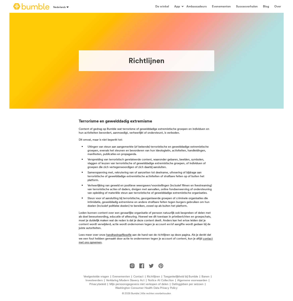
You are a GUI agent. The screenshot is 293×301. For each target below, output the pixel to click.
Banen (205, 276)
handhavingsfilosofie (119, 235)
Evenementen (121, 276)
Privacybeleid (97, 284)
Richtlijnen (153, 276)
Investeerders (94, 280)
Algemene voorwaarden (192, 280)
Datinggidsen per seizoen (188, 284)
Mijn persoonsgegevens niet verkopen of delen (138, 284)
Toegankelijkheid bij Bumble (180, 276)
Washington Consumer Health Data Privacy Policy (146, 288)
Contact (138, 276)
